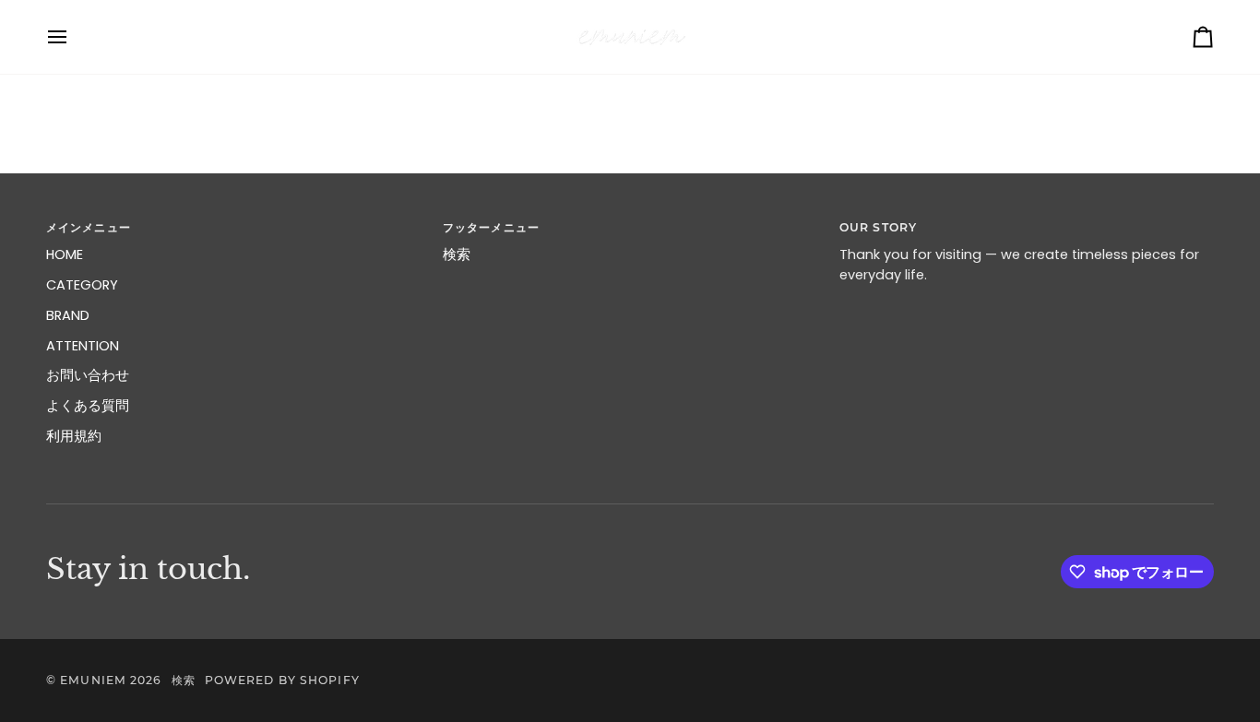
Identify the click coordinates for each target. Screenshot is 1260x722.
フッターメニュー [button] (491, 227)
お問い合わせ (87, 375)
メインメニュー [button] (88, 227)
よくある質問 (87, 406)
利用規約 (73, 436)
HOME (64, 254)
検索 (456, 254)
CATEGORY (82, 285)
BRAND (67, 315)
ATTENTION (82, 346)
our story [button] (878, 227)
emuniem (93, 680)
